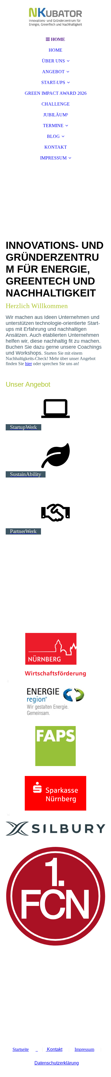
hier (28, 363)
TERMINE (53, 125)
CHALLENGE (56, 104)
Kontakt (54, 1049)
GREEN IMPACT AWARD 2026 (56, 93)
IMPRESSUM (53, 157)
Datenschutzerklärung (56, 1063)
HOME (55, 50)
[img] (55, 17)
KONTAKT (55, 147)
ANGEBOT (53, 71)
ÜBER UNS (53, 60)
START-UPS (53, 82)
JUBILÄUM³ (55, 114)
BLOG (53, 136)
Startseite (21, 1049)
